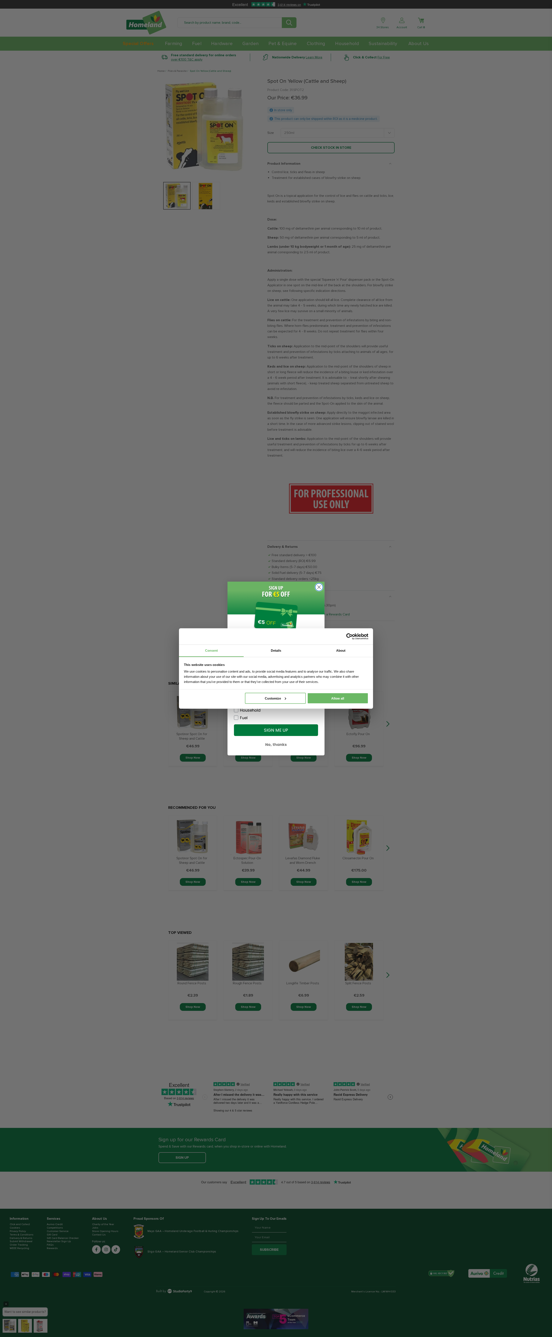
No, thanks (276, 744)
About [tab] (340, 650)
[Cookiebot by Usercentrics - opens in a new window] (349, 636)
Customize (273, 698)
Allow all (337, 698)
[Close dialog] (319, 587)
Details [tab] (276, 650)
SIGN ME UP (276, 730)
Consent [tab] (211, 650)
